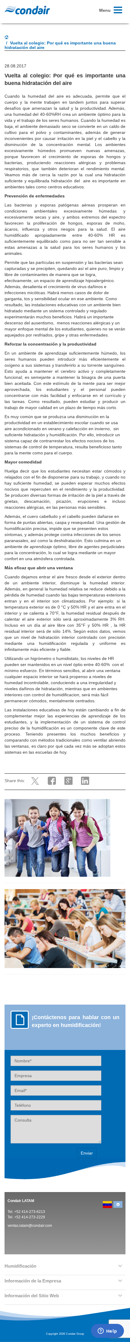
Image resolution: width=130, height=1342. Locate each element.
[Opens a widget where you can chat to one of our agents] (107, 1331)
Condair (27, 10)
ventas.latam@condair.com (30, 1225)
